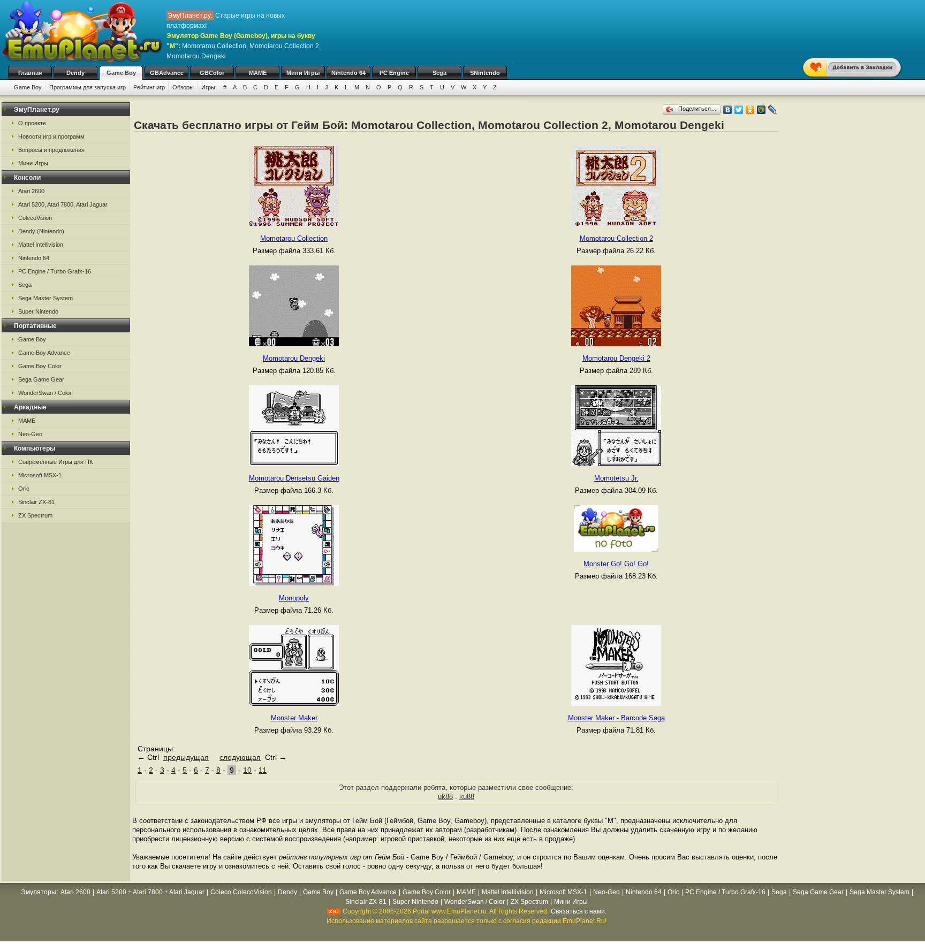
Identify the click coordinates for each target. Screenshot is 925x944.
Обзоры (183, 87)
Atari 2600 (31, 191)
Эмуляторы (38, 892)
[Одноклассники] (750, 110)
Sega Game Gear (41, 379)
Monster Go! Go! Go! (616, 564)
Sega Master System (45, 298)
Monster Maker (294, 718)
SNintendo (485, 73)
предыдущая (186, 757)
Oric (23, 488)
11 (263, 770)
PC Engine (394, 73)
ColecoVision (35, 218)
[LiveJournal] (772, 110)
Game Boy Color (40, 366)
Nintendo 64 (348, 73)
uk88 (445, 797)
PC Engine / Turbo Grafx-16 (54, 271)
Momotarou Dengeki (294, 358)
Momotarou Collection (294, 238)
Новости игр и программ (51, 136)
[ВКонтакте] (727, 110)
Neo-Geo (30, 434)
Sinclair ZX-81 (36, 502)
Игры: (209, 87)
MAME (258, 73)
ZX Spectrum (35, 515)
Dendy (75, 73)
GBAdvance (167, 73)
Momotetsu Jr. (616, 478)
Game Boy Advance (44, 352)
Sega (439, 73)
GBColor (212, 73)
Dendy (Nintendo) (41, 231)
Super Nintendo (38, 311)
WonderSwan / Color (45, 393)
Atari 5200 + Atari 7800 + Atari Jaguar (150, 892)
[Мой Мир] (761, 110)
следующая (240, 757)
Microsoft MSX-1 (40, 475)
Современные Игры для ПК (55, 462)
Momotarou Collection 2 (616, 238)
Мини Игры (303, 73)
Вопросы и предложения (51, 150)
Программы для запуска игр (87, 87)
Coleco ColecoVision (241, 892)
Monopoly (294, 598)
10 (247, 770)
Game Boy (121, 73)
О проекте (32, 123)
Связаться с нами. (578, 911)
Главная (30, 73)
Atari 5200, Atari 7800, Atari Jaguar (63, 204)
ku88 (466, 797)
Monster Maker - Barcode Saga (616, 718)
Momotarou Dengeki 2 (616, 358)
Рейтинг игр (149, 87)
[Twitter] (739, 110)
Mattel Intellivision (40, 244)
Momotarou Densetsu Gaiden (294, 478)
